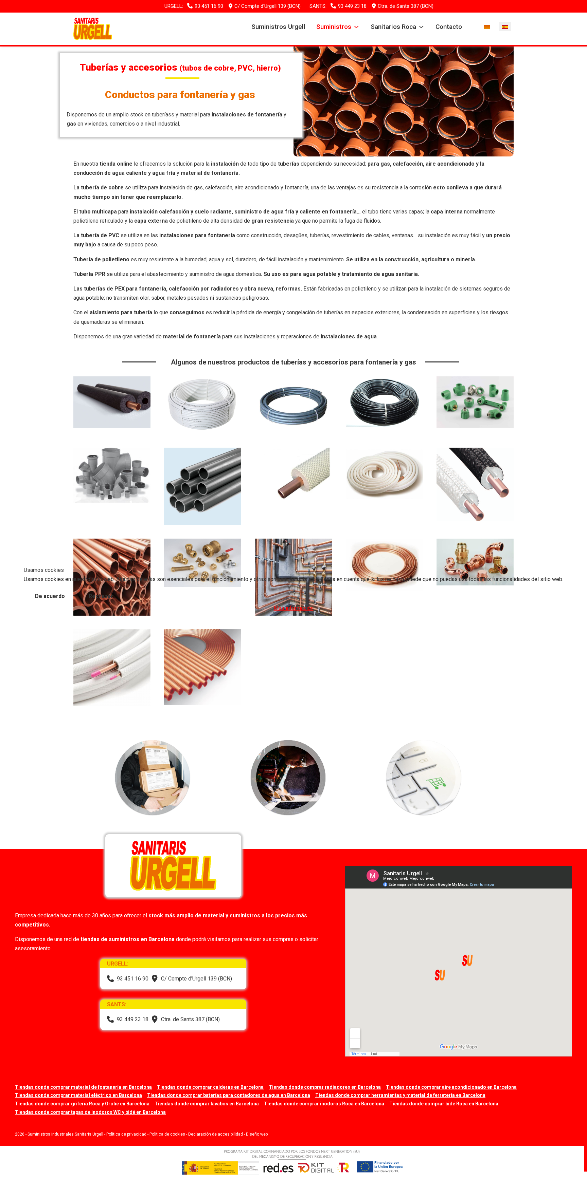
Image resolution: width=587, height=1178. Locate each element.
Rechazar (101, 596)
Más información (294, 608)
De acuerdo (50, 596)
